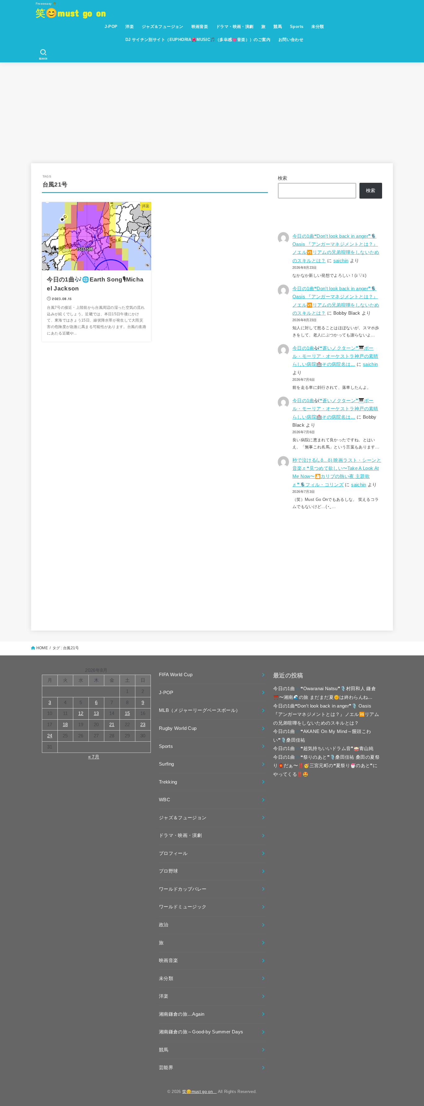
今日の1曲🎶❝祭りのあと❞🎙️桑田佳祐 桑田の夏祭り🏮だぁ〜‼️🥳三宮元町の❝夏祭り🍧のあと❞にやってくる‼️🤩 (326, 766)
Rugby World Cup (177, 728)
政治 (164, 924)
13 (96, 713)
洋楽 (129, 26)
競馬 (277, 26)
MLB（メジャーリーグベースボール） (200, 710)
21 (112, 724)
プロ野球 (168, 871)
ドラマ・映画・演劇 (235, 26)
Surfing (166, 764)
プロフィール (173, 853)
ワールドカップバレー (183, 889)
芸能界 (166, 1067)
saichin (341, 260)
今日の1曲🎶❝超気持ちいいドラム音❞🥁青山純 (323, 748)
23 (143, 724)
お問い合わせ (290, 39)
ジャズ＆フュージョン (162, 26)
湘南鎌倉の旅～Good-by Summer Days (201, 1031)
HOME (42, 648)
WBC (164, 799)
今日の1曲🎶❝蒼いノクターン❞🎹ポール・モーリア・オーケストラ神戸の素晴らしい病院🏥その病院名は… (335, 356)
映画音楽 (200, 26)
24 (49, 735)
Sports (296, 26)
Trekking (168, 782)
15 (127, 713)
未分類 (317, 26)
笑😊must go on (76, 12)
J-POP (111, 26)
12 (80, 713)
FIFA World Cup (175, 674)
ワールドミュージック (183, 906)
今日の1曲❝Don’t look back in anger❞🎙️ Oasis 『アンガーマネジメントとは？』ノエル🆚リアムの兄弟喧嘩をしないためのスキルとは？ (326, 715)
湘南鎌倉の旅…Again (181, 1014)
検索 (282, 178)
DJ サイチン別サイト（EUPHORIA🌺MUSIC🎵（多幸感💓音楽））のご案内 (197, 39)
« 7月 (93, 756)
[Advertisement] (212, 108)
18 (65, 724)
